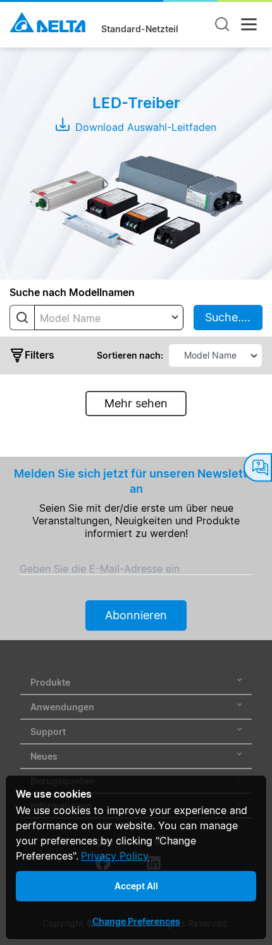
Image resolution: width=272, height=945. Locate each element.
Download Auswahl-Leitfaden (144, 127)
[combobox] (108, 317)
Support (48, 731)
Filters (39, 355)
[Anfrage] (258, 468)
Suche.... (227, 317)
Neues (44, 756)
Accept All (136, 885)
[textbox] (109, 318)
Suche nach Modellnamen (72, 292)
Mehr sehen (136, 403)
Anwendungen (62, 706)
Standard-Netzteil (139, 29)
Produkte (50, 682)
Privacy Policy (115, 855)
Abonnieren (136, 615)
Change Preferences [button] (136, 921)
